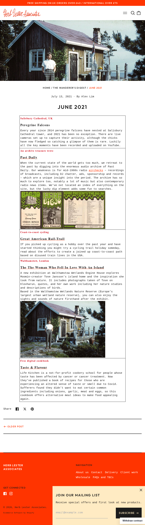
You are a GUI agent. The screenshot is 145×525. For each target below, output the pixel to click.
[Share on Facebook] (17, 409)
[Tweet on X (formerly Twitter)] (25, 409)
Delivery (111, 472)
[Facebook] (5, 493)
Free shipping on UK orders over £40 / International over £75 (72, 3)
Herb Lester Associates (30, 507)
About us (82, 472)
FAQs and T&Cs (103, 477)
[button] (133, 13)
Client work (129, 472)
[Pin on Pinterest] (32, 409)
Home (46, 87)
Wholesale (83, 477)
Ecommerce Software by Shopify (18, 513)
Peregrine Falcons (35, 125)
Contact (96, 472)
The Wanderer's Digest (69, 87)
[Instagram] (11, 493)
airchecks (96, 170)
